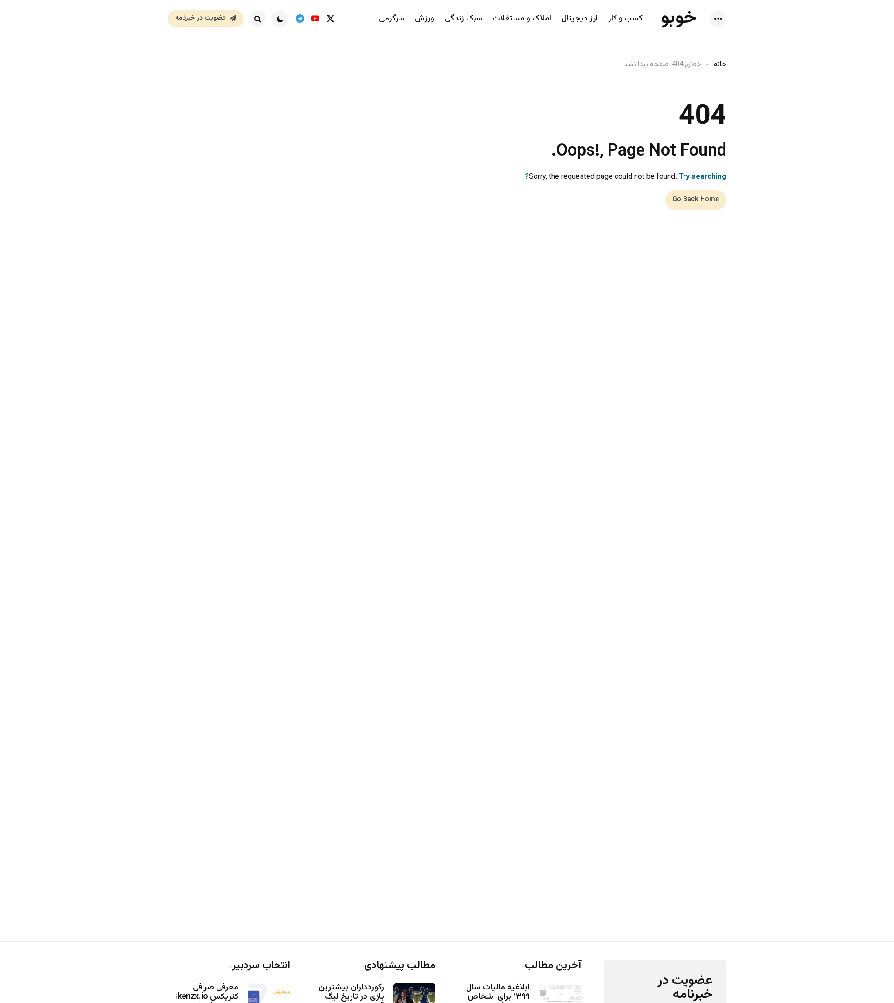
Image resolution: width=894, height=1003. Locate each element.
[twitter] (330, 19)
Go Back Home (695, 200)
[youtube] (315, 19)
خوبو (679, 18)
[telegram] (299, 19)
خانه (720, 64)
